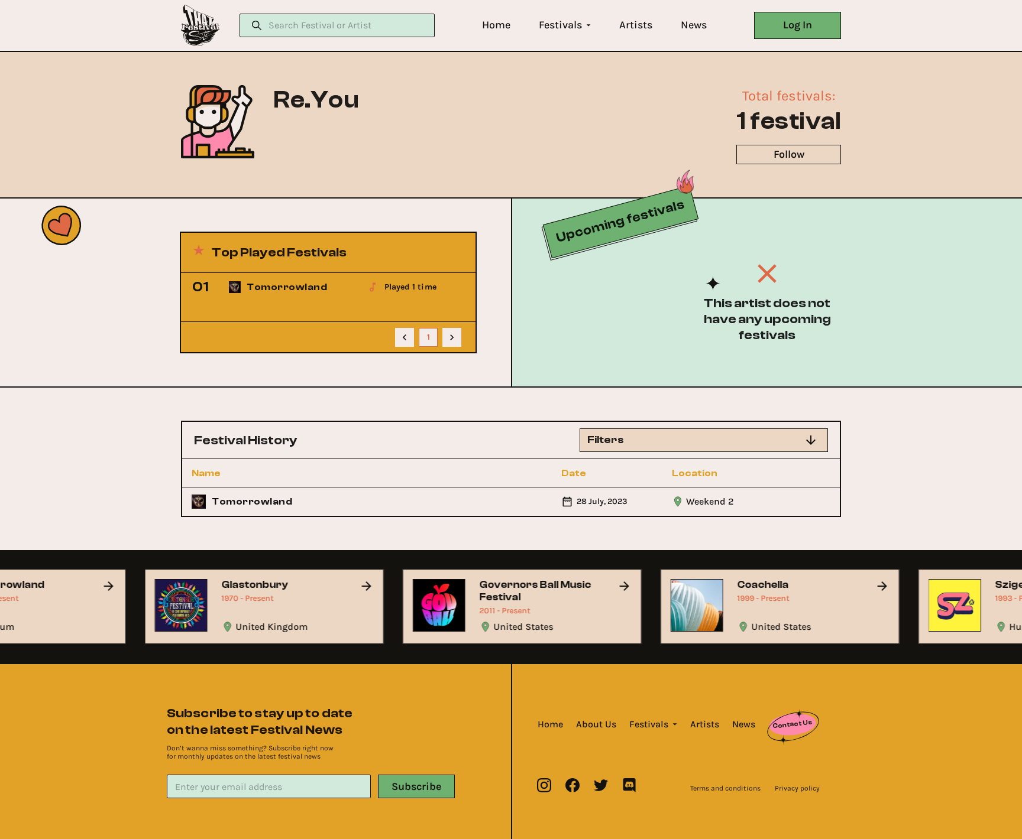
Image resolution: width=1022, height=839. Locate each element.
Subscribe (416, 786)
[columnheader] (256, 473)
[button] (496, 25)
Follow (789, 154)
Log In (797, 24)
